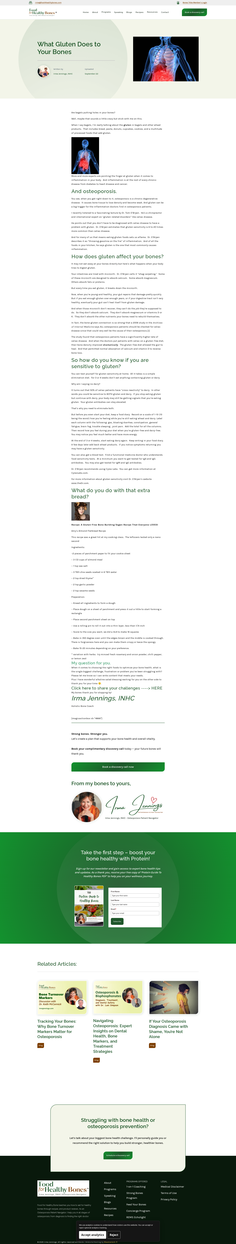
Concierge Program (138, 1211)
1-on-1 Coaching (136, 1186)
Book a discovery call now (118, 766)
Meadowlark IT (111, 1242)
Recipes (108, 1215)
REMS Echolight (136, 1217)
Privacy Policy (169, 1199)
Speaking (110, 1195)
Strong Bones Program (134, 1195)
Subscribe (117, 921)
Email (113, 909)
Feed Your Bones (136, 1204)
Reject (114, 1235)
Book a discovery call (194, 12)
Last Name (115, 900)
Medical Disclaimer (172, 1186)
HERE (156, 688)
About (107, 1182)
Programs (110, 1189)
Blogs (107, 1202)
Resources (110, 1208)
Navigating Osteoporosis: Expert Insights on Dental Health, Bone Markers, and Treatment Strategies (112, 1036)
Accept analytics (92, 1235)
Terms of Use (169, 1193)
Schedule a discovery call (118, 1155)
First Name (115, 891)
